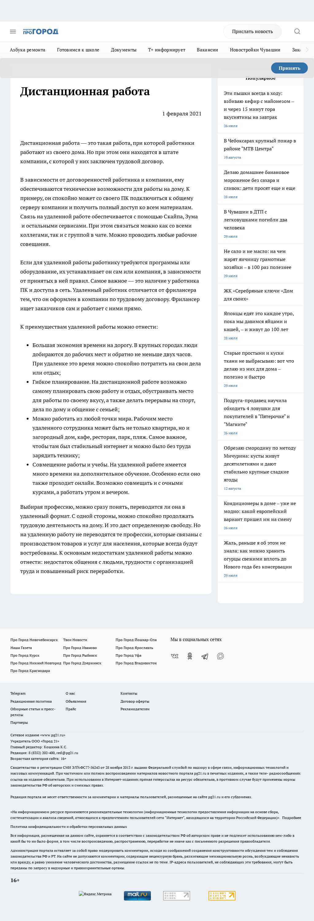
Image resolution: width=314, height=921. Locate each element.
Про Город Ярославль (134, 647)
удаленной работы (67, 262)
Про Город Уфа (128, 655)
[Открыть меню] (13, 31)
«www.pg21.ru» (52, 735)
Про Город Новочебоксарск (34, 639)
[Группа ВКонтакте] (174, 656)
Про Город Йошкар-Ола (136, 639)
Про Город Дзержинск (82, 663)
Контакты (129, 693)
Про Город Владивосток (136, 663)
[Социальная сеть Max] (220, 656)
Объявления (76, 701)
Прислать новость (252, 31)
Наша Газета (21, 647)
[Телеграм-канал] (205, 656)
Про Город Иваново (80, 647)
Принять (290, 68)
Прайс (71, 709)
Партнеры (19, 722)
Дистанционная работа (50, 142)
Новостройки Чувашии (255, 50)
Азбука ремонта (27, 50)
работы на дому (164, 188)
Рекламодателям (135, 709)
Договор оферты (135, 701)
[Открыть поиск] (297, 31)
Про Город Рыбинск (80, 655)
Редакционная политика (31, 701)
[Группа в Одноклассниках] (189, 656)
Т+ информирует (166, 50)
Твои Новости (75, 639)
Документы (123, 50)
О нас (70, 693)
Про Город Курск (24, 655)
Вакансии (207, 50)
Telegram (17, 693)
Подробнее (291, 817)
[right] (307, 50)
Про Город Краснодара (30, 670)
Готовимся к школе (78, 50)
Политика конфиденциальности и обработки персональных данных (68, 826)
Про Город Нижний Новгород (35, 663)
